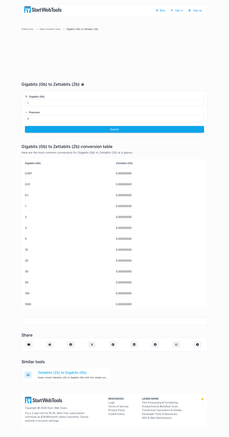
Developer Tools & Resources (159, 414)
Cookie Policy (116, 414)
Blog (162, 10)
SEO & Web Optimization (157, 417)
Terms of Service (118, 406)
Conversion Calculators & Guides (162, 410)
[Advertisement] (114, 56)
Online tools (27, 29)
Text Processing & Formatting (160, 402)
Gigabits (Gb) (36, 96)
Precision (34, 112)
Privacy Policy (116, 410)
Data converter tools (50, 29)
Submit (114, 129)
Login (111, 402)
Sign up (197, 10)
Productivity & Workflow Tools (160, 406)
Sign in (178, 10)
